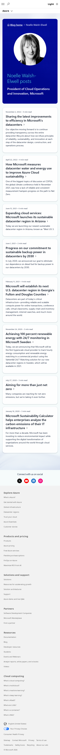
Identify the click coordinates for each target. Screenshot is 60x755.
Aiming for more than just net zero (26, 387)
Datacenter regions (11, 512)
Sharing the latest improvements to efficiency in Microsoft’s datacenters (28, 120)
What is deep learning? (13, 695)
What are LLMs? (10, 705)
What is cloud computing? (14, 680)
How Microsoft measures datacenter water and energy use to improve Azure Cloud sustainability (29, 170)
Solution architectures (12, 589)
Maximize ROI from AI (12, 565)
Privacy (31, 740)
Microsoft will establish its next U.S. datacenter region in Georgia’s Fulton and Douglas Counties (30, 290)
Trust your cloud (10, 517)
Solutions (7, 579)
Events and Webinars (12, 657)
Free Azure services (11, 550)
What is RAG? (9, 715)
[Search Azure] (8, 4)
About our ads (42, 745)
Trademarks (8, 745)
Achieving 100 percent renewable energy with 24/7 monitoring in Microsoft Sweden (29, 338)
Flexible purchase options (14, 555)
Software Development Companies (18, 613)
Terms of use (41, 740)
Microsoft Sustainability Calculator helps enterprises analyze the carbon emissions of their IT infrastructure (29, 422)
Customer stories (10, 527)
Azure (6, 10)
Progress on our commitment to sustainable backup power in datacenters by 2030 (28, 252)
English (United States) (17, 724)
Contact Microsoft (19, 740)
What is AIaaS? (9, 700)
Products (7, 541)
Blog (5, 642)
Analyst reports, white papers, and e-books (21, 661)
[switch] (57, 4)
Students (7, 652)
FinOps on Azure (10, 560)
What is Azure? (9, 497)
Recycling (30, 745)
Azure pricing (9, 546)
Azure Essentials (10, 522)
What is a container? (12, 710)
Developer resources (12, 647)
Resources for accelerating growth (17, 584)
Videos (6, 666)
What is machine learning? (14, 690)
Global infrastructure (12, 507)
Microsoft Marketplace (13, 618)
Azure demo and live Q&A (14, 599)
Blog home (16, 24)
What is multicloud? (11, 685)
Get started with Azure (13, 502)
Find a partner (9, 623)
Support (7, 594)
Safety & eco (20, 745)
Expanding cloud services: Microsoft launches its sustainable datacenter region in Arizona (29, 217)
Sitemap (7, 740)
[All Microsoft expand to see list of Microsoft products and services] (3, 3)
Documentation (10, 637)
